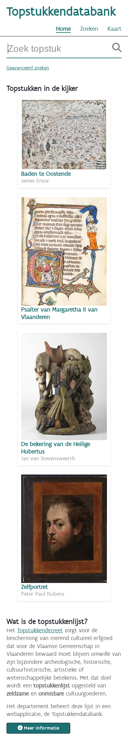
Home (63, 28)
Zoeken (89, 28)
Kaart (114, 28)
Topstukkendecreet (40, 630)
